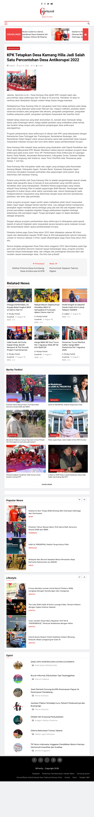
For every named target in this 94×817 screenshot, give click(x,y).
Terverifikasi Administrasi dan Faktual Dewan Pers (39, 777)
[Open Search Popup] (89, 24)
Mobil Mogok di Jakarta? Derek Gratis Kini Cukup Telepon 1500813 (73, 307)
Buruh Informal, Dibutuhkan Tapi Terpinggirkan (53, 675)
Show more (47, 484)
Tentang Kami (83, 774)
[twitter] (48, 3)
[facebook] (42, 3)
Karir (75, 777)
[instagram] (44, 3)
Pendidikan (12, 400)
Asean (31, 565)
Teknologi (54, 400)
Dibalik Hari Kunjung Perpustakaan (47, 717)
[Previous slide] (79, 499)
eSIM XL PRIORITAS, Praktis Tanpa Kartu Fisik (65, 405)
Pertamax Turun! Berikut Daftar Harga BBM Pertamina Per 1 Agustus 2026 (73, 346)
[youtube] (51, 3)
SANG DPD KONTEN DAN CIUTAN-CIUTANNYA (52, 662)
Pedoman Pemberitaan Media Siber (58, 774)
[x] (47, 760)
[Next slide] (84, 499)
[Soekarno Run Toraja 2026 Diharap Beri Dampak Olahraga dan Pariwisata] (52, 34)
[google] (53, 760)
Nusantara (12, 435)
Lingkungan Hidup (57, 470)
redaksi (12, 65)
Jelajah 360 (84, 777)
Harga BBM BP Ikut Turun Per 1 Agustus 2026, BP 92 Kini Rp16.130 (46, 344)
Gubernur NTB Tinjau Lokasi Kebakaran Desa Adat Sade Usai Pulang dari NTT (67, 476)
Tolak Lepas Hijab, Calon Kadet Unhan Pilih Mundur (67, 440)
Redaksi (36, 774)
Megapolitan (13, 48)
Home (67, 777)
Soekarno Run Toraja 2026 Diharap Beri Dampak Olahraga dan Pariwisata (76, 34)
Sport (31, 517)
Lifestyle (32, 594)
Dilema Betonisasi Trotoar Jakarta (46, 730)
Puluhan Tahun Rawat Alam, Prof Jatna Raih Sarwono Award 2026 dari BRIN (22, 406)
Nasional (11, 470)
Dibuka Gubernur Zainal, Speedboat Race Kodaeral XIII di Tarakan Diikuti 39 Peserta (26, 34)
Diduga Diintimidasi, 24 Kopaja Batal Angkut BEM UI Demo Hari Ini (19, 307)
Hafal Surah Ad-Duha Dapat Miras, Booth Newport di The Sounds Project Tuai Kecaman (18, 346)
